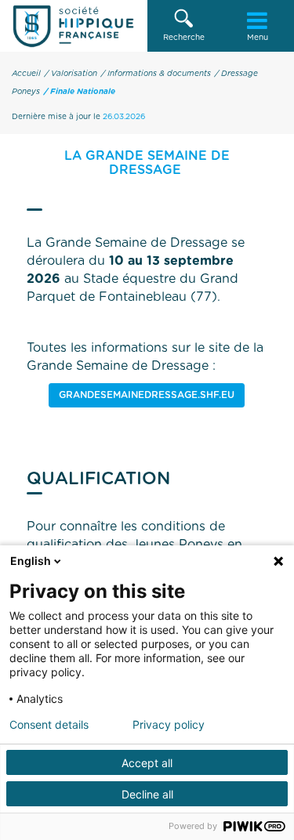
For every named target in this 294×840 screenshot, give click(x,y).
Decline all (147, 794)
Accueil (26, 74)
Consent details (49, 725)
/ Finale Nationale (79, 92)
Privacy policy (168, 725)
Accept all (147, 762)
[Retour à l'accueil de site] (73, 26)
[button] (184, 26)
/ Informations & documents (156, 74)
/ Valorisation (71, 74)
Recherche (184, 38)
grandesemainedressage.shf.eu (146, 395)
